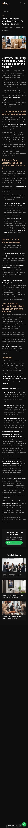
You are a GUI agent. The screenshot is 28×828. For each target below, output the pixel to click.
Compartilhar (6, 30)
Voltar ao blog (7, 11)
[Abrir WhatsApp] (24, 824)
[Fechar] (20, 825)
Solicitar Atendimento (15, 543)
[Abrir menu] (24, 3)
